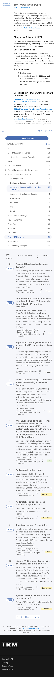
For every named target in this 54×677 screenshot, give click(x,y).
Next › (28, 617)
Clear (48, 144)
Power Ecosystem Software (28, 331)
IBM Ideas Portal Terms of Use (33, 628)
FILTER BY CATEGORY (15, 144)
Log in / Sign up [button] (44, 131)
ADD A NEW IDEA (27, 138)
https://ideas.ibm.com (43, 109)
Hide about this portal (22, 7)
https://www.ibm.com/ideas (25, 102)
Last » (36, 617)
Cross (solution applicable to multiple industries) (28, 334)
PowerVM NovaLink (27, 292)
